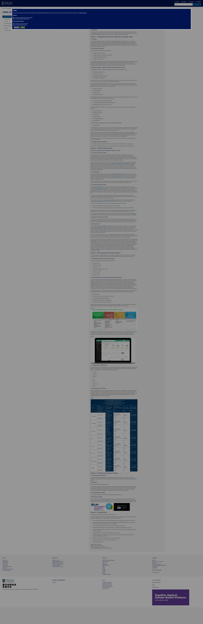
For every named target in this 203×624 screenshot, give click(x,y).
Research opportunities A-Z (57, 561)
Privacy (6, 28)
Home (4, 8)
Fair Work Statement (132, 213)
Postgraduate (5, 562)
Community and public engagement (159, 565)
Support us (154, 562)
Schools (103, 569)
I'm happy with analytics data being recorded (23, 17)
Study (177, 1)
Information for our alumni (157, 561)
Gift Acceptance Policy (116, 176)
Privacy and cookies (106, 587)
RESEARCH (54, 558)
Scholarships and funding (7, 569)
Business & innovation (156, 564)
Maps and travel (105, 565)
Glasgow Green (96, 125)
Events (103, 567)
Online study (5, 564)
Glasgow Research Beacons (57, 562)
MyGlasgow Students (156, 582)
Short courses (5, 565)
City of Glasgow (105, 561)
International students (7, 566)
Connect (199, 1)
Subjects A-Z (4, 560)
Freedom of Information (9, 23)
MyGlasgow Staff (155, 587)
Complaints (154, 567)
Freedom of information (107, 583)
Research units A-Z (56, 560)
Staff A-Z (154, 560)
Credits (6, 21)
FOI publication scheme (107, 585)
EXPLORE (104, 558)
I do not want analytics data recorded (21, 18)
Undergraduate (5, 561)
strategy (94, 69)
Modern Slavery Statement (107, 586)
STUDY (4, 558)
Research (184, 1)
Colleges (104, 570)
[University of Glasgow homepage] (7, 3)
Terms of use (7, 30)
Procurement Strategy (101, 226)
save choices (16, 27)
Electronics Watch (106, 499)
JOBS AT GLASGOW (156, 570)
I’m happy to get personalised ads (21, 23)
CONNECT (154, 558)
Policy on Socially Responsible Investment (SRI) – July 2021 (123, 163)
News (103, 566)
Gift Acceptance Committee (116, 174)
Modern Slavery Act (9, 25)
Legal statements (10, 8)
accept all (22, 27)
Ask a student (155, 566)
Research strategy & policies (58, 564)
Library (103, 573)
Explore (191, 1)
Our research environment (57, 566)
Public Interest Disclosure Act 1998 (111, 200)
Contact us (54, 582)
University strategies (106, 574)
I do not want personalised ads (20, 25)
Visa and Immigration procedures (101, 188)
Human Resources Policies (97, 186)
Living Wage (115, 203)
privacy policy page (82, 12)
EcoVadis (108, 279)
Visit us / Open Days (6, 570)
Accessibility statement (106, 582)
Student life (4, 567)
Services (104, 571)
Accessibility (7, 19)
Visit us (103, 562)
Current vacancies (155, 572)
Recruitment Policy (125, 186)
